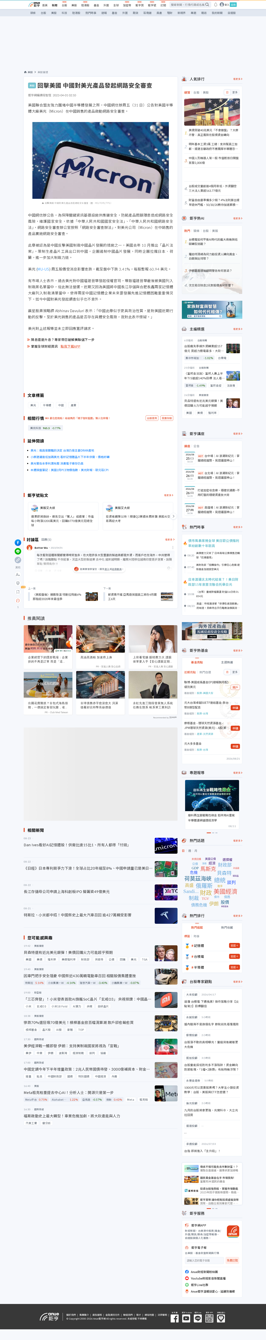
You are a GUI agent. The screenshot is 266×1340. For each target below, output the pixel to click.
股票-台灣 (202, 713)
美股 (74, 5)
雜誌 (204, 13)
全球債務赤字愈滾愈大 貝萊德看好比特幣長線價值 (99, 705)
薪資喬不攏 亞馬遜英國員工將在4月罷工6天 (132, 596)
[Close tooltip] (48, 600)
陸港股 (85, 5)
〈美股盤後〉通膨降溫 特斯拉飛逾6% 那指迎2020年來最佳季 (57, 596)
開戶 (235, 687)
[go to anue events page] (216, 4)
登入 (227, 4)
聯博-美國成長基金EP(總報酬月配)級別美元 (206, 684)
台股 (64, 5)
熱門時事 (90, 13)
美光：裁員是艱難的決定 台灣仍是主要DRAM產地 (62, 450)
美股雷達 (43, 72)
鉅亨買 (140, 5)
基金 (96, 5)
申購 (235, 708)
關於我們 (71, 1314)
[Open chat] (18, 600)
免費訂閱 (232, 1260)
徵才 (138, 1314)
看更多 (168, 495)
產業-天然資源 (205, 734)
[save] (18, 592)
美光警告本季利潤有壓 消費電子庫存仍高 (57, 463)
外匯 (106, 5)
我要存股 (167, 418)
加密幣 (127, 5)
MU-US (43, 269)
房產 (159, 13)
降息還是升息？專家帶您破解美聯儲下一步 (63, 339)
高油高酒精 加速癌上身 (96, 657)
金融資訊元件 (112, 1314)
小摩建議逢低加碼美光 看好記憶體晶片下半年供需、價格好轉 (70, 457)
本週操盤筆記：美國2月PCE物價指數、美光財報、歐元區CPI (70, 470)
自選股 (232, 13)
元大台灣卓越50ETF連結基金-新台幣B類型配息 (206, 704)
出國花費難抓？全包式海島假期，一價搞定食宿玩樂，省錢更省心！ (48, 705)
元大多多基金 (193, 743)
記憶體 (199, 945)
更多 (235, 92)
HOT (200, 456)
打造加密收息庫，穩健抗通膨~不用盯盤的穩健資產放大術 (219, 492)
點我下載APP (71, 346)
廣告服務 (97, 1314)
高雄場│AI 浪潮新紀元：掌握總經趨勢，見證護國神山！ (219, 509)
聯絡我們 (128, 1314)
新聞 (54, 5)
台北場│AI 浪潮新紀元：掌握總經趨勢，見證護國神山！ (219, 475)
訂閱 (163, 5)
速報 (104, 13)
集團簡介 (84, 1314)
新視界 (182, 13)
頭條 (33, 13)
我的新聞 (217, 13)
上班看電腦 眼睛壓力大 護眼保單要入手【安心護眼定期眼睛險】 (153, 659)
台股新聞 (202, 340)
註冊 (233, 4)
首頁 (45, 5)
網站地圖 (149, 1314)
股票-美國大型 (205, 693)
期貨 (135, 13)
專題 (193, 13)
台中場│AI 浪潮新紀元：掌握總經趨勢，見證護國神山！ (219, 458)
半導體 (199, 967)
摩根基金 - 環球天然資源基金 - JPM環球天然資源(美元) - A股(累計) (205, 725)
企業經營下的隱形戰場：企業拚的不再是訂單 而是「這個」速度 (48, 659)
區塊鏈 (147, 13)
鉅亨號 (152, 5)
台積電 (199, 956)
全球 (116, 5)
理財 (169, 13)
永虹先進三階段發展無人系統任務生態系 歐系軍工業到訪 (153, 705)
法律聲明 (162, 1314)
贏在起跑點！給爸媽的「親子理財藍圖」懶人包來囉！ (80, 418)
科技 (64, 13)
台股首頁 (152, 418)
